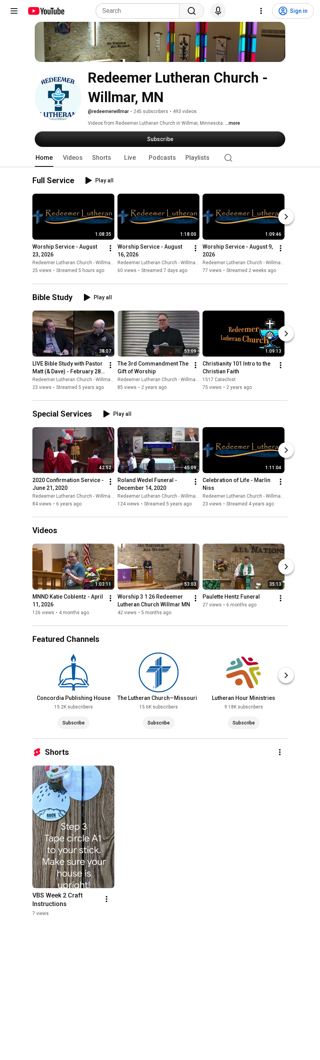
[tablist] (160, 157)
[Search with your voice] (218, 11)
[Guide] (14, 11)
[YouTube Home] (46, 11)
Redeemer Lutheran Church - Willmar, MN (76, 263)
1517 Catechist (219, 379)
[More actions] (110, 248)
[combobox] (140, 11)
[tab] (44, 157)
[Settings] (261, 11)
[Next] (286, 217)
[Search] (191, 11)
